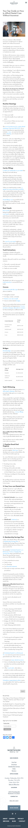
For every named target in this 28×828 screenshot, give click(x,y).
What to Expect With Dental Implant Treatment (12, 716)
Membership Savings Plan (11, 541)
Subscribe (6, 723)
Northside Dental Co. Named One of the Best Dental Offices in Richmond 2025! (14, 705)
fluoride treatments (12, 566)
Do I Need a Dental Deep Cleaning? (13, 712)
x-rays (9, 132)
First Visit (14, 762)
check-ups (15, 450)
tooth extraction (7, 282)
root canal (5, 214)
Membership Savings (14, 766)
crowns (17, 412)
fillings (21, 412)
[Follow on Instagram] (12, 814)
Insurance (14, 764)
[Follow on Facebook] (15, 814)
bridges (18, 301)
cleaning (8, 134)
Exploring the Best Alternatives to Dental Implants (14, 709)
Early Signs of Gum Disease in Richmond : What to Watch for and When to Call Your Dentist (14, 699)
